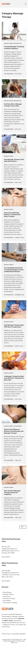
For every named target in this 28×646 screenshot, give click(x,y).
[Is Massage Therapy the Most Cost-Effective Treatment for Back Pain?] (14, 361)
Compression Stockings (10, 602)
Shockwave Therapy (9, 598)
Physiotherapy (18, 426)
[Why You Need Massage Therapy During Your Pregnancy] (14, 475)
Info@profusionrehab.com (9, 549)
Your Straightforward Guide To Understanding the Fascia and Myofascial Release (13, 269)
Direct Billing (7, 600)
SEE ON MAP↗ (6, 557)
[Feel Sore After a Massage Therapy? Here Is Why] (14, 88)
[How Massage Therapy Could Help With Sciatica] (14, 144)
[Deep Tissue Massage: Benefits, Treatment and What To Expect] (14, 197)
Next (22, 526)
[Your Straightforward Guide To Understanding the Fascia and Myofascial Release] (14, 252)
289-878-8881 (6, 570)
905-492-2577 (6, 546)
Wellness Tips (17, 43)
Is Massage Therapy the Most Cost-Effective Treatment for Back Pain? (14, 378)
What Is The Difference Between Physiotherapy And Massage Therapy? (13, 431)
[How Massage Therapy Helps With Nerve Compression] (14, 309)
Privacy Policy (6, 634)
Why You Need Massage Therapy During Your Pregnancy (12, 492)
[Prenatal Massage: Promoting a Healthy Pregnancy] (14, 31)
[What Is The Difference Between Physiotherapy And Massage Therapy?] (14, 414)
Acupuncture (7, 596)
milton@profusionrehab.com (10, 572)
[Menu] (25, 4)
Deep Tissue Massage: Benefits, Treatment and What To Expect (12, 214)
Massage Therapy (8, 43)
